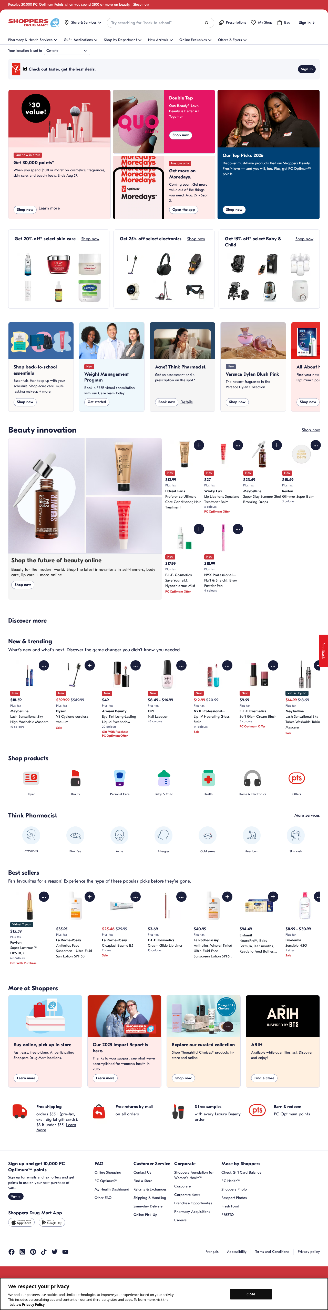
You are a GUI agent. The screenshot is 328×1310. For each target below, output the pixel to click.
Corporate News (187, 1195)
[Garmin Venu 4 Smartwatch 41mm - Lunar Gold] (133, 291)
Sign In (307, 69)
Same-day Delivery (148, 1206)
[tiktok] (43, 1251)
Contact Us (142, 1172)
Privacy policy (309, 1251)
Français (212, 1251)
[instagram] (22, 1251)
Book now (166, 402)
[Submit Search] (207, 23)
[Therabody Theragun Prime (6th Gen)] (194, 291)
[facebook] (11, 1251)
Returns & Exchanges (150, 1189)
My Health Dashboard (112, 1189)
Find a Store (264, 1078)
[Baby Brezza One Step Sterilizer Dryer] (269, 291)
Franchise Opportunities (193, 1203)
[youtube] (65, 1251)
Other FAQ (103, 1198)
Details (186, 402)
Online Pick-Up (146, 1215)
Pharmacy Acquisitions (192, 1211)
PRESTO (227, 1215)
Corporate (182, 1186)
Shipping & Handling (150, 1198)
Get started (97, 402)
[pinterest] (33, 1251)
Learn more (49, 208)
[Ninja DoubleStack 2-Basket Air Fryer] (194, 264)
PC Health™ (230, 1181)
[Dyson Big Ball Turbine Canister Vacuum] (164, 291)
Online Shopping (108, 1172)
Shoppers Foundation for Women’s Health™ (193, 1175)
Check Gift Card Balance (241, 1172)
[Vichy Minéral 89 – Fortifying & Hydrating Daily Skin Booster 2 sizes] (28, 264)
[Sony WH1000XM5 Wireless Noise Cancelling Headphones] (164, 264)
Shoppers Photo (234, 1189)
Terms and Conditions (272, 1251)
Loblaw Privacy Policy (27, 1304)
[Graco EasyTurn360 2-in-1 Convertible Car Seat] (238, 264)
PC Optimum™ (106, 1181)
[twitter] (54, 1251)
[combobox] (160, 23)
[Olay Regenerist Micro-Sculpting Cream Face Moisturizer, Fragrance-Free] (58, 264)
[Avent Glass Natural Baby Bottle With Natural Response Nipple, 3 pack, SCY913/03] (300, 264)
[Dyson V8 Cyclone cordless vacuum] (133, 264)
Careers (180, 1220)
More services (307, 815)
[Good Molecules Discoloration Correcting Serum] (58, 291)
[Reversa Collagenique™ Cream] (89, 264)
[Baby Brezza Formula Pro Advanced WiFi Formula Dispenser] (269, 264)
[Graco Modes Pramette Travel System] (238, 291)
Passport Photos (234, 1198)
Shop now (141, 4)
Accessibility (237, 1251)
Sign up (16, 1196)
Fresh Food (230, 1206)
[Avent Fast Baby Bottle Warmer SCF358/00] (300, 291)
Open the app (183, 209)
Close (251, 1294)
